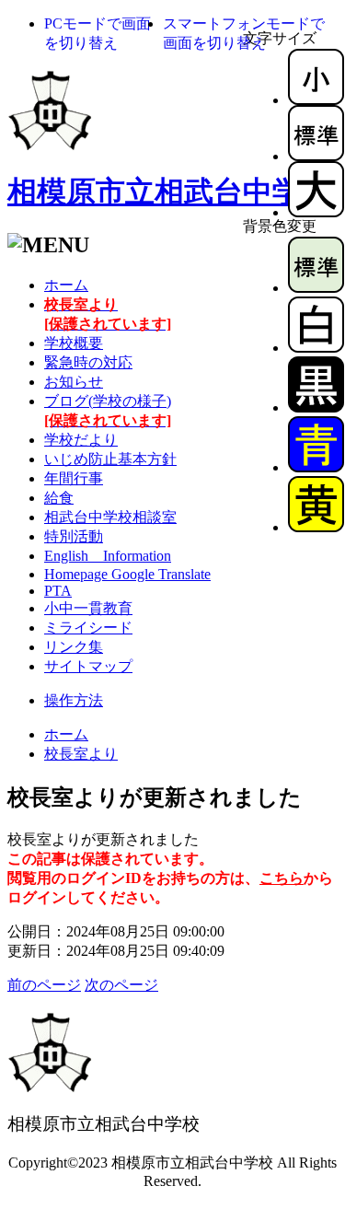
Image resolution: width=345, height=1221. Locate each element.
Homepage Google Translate (127, 574)
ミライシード (88, 627)
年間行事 (73, 478)
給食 (59, 498)
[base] (316, 288)
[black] (316, 407)
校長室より (81, 754)
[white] (316, 347)
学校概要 (73, 343)
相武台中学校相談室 (110, 517)
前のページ (44, 985)
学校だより (81, 440)
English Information (107, 556)
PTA (58, 591)
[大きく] (316, 212)
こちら (281, 878)
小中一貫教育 (88, 608)
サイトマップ (88, 666)
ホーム (66, 285)
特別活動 (73, 536)
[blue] (316, 467)
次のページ (121, 985)
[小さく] (316, 100)
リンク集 (73, 647)
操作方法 (73, 700)
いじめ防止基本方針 (110, 459)
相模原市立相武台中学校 (169, 191)
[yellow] (316, 527)
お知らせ (73, 382)
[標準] (316, 156)
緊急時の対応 (88, 362)
